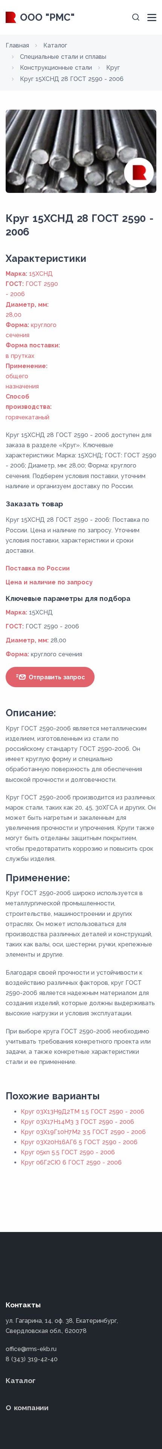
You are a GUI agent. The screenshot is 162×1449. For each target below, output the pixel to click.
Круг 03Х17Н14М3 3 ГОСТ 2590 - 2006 (77, 1121)
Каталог (20, 1380)
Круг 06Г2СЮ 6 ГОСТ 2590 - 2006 (71, 1162)
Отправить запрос (56, 677)
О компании (27, 1407)
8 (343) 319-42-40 (32, 1359)
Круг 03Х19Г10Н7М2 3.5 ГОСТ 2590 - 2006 (83, 1132)
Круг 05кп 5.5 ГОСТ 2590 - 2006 (68, 1152)
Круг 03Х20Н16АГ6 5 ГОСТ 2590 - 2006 (79, 1142)
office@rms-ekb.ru (31, 1349)
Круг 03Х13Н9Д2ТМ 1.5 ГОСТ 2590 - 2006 (82, 1111)
